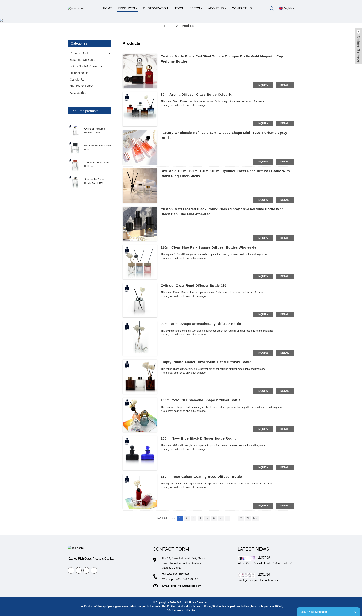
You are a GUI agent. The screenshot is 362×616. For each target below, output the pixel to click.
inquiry (263, 85)
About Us (216, 8)
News (178, 8)
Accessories (78, 92)
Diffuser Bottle (79, 73)
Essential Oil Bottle (82, 59)
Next (255, 518)
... (234, 518)
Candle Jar (77, 79)
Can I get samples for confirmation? (259, 580)
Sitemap (101, 606)
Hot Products (87, 606)
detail (284, 85)
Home (107, 8)
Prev (172, 518)
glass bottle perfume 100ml (266, 606)
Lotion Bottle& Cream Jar (86, 66)
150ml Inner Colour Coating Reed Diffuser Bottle (201, 477)
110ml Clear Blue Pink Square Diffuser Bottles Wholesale (208, 247)
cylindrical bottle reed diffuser (193, 606)
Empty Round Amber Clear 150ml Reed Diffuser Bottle (206, 362)
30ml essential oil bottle (181, 610)
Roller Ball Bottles (164, 606)
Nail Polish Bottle (81, 86)
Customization (155, 8)
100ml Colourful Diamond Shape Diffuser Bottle (200, 400)
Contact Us (242, 8)
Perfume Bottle (80, 53)
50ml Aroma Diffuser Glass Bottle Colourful (197, 94)
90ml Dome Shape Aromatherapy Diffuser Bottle (201, 324)
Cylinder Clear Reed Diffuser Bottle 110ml (196, 285)
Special (111, 606)
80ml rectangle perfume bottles (230, 606)
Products (126, 8)
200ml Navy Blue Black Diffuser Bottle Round (199, 438)
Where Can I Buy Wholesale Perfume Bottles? (265, 563)
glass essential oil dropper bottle (134, 606)
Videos (194, 8)
